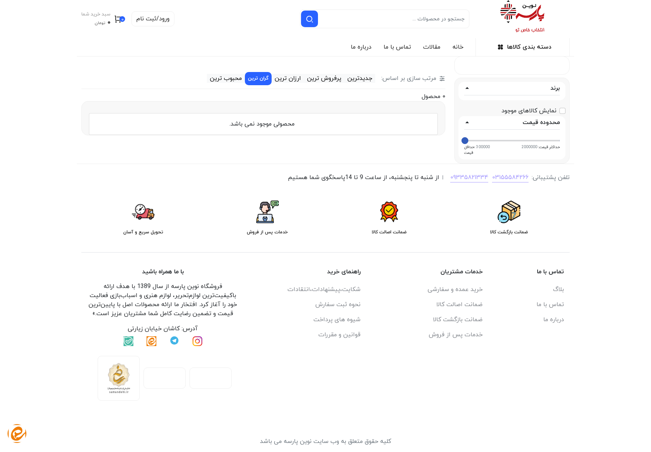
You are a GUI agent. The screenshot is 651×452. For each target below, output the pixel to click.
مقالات (431, 47)
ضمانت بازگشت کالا (458, 320)
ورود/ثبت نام (153, 19)
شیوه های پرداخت (337, 320)
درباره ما (361, 47)
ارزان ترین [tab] (288, 78)
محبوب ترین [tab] (226, 78)
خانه (457, 47)
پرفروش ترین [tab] (324, 78)
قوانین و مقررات (339, 335)
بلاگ (558, 289)
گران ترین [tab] (258, 78)
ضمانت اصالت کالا (459, 304)
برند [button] (555, 88)
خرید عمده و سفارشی (455, 289)
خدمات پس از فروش (456, 335)
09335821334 (469, 177)
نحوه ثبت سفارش (338, 304)
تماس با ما (397, 47)
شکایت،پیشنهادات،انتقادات (324, 289)
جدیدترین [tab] (359, 78)
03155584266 (510, 177)
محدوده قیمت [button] (541, 122)
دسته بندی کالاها (529, 47)
